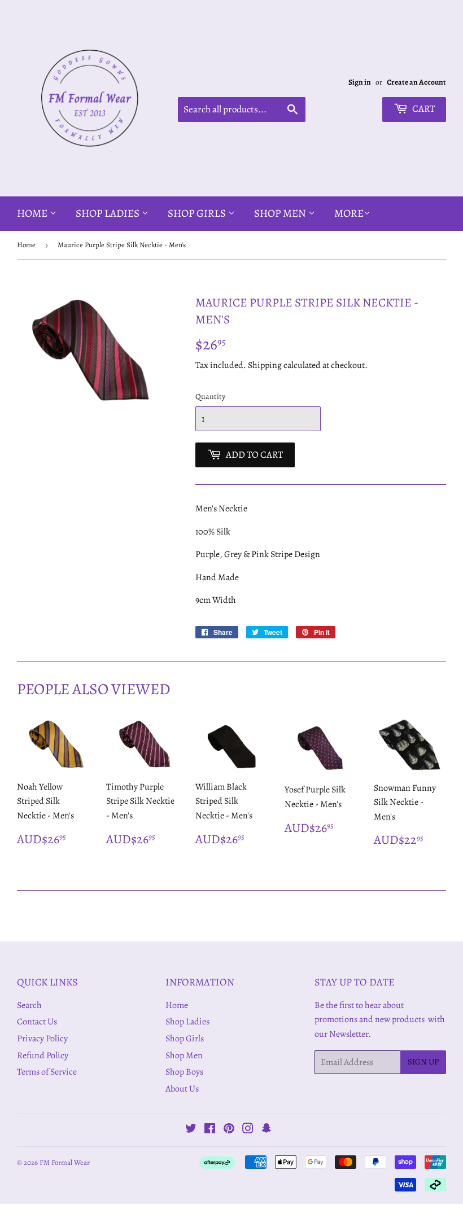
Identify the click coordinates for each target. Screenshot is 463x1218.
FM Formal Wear (65, 1162)
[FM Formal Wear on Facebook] (210, 1130)
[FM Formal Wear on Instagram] (248, 1130)
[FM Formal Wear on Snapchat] (266, 1130)
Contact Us (37, 1021)
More (349, 213)
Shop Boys (184, 1072)
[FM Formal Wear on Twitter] (190, 1130)
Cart (422, 108)
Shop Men (281, 213)
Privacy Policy (42, 1038)
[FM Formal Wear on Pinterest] (229, 1130)
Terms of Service (47, 1072)
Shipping (265, 365)
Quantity (210, 396)
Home (33, 213)
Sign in (359, 82)
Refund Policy (42, 1055)
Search (29, 1005)
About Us (182, 1089)
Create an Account (416, 82)
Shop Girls (198, 213)
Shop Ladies (109, 213)
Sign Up (423, 1061)
